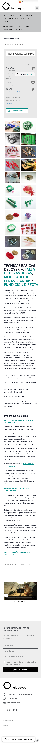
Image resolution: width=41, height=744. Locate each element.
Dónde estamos (8, 720)
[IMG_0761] (28, 152)
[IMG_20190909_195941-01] (12, 254)
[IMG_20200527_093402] (12, 190)
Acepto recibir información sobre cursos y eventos (21, 663)
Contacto (6, 730)
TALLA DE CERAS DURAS (19, 271)
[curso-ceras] (28, 165)
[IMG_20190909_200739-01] (28, 190)
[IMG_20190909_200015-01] (12, 216)
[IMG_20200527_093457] (28, 203)
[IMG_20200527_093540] (12, 203)
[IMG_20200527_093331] (28, 216)
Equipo (5, 725)
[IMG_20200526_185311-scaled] (12, 126)
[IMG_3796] (12, 241)
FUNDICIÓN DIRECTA (21, 284)
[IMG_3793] (28, 254)
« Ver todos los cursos (11, 38)
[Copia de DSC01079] (12, 139)
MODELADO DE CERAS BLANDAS (17, 279)
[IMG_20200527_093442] (12, 229)
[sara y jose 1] (12, 177)
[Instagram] (37, 740)
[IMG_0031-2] (12, 165)
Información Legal (8, 716)
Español (25, 2)
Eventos (9, 26)
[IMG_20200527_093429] (28, 126)
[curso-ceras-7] (28, 139)
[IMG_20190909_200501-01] (28, 241)
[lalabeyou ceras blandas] (12, 152)
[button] (37, 8)
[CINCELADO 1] (28, 177)
